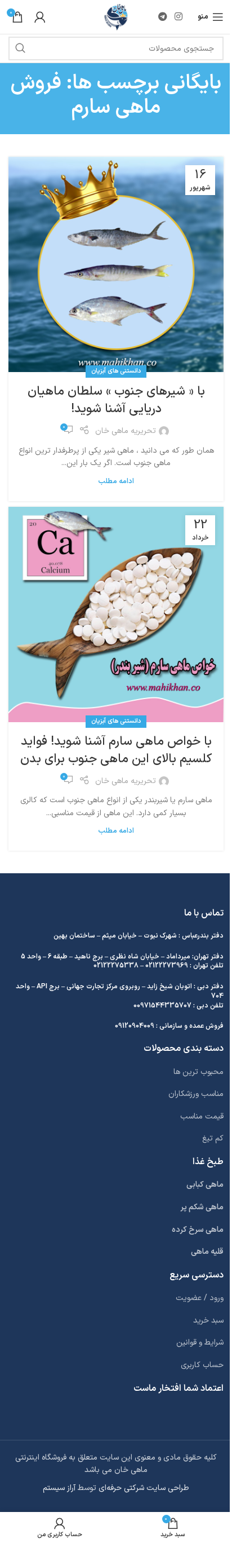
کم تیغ (213, 1138)
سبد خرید (208, 1321)
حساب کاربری (202, 1365)
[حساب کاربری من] (40, 17)
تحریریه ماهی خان (125, 431)
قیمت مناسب (202, 1116)
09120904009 (134, 1026)
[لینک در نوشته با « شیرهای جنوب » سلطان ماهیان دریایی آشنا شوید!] (116, 264)
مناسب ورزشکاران (196, 1094)
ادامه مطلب (116, 481)
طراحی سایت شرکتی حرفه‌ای (144, 1488)
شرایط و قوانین (200, 1343)
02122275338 (116, 966)
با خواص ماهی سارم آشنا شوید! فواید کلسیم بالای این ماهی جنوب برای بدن (116, 750)
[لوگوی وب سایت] (116, 17)
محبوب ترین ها (198, 1072)
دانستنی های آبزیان (116, 371)
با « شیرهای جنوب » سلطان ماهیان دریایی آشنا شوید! (116, 400)
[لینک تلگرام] (162, 17)
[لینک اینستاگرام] (178, 17)
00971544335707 (162, 1006)
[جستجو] (20, 48)
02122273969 (166, 966)
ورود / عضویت (200, 1298)
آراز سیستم (59, 1488)
